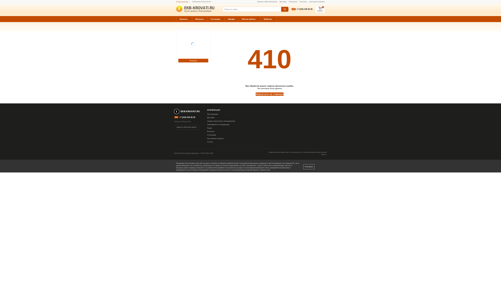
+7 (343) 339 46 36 (304, 9)
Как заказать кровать (317, 2)
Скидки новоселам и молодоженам (221, 121)
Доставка (283, 2)
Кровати (183, 19)
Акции (209, 128)
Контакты (303, 2)
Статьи (210, 142)
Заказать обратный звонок (267, 2)
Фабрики (268, 19)
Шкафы (231, 19)
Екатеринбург (183, 2)
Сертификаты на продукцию (218, 124)
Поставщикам (212, 114)
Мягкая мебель (249, 19)
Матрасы (199, 19)
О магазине (293, 2)
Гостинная (215, 19)
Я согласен (309, 167)
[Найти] (284, 9)
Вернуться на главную (269, 94)
